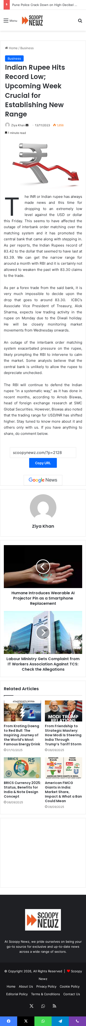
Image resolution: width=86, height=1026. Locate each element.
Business (27, 48)
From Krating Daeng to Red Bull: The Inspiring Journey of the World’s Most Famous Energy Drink (22, 735)
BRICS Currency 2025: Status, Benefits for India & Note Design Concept (22, 789)
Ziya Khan (18, 125)
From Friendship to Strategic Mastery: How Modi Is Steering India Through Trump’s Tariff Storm (63, 735)
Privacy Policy (46, 986)
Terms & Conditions (45, 994)
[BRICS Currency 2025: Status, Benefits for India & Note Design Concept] (22, 767)
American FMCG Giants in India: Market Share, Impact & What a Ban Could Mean (63, 791)
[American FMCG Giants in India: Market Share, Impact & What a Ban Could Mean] (63, 767)
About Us (26, 986)
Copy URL (43, 463)
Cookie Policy (70, 986)
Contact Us (71, 994)
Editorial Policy (17, 994)
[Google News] (43, 480)
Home (13, 48)
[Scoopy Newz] (32, 20)
